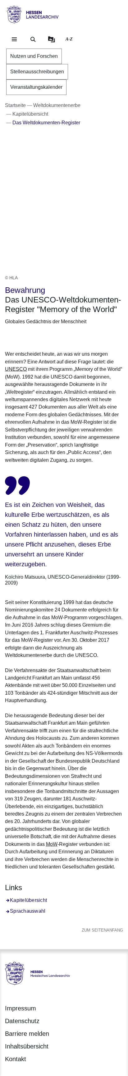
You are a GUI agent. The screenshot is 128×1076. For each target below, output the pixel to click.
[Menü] (14, 39)
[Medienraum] (51, 39)
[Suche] (33, 39)
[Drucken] (58, 337)
